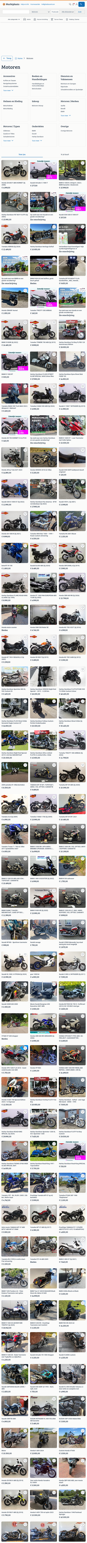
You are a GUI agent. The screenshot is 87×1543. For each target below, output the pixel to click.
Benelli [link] (63, 109)
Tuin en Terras (58, 19)
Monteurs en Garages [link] (68, 84)
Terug (8, 58)
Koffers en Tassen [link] (9, 80)
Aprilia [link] (63, 106)
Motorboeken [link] (36, 89)
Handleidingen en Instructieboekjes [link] (38, 85)
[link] (10, 4)
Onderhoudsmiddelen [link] (10, 86)
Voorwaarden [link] (35, 4)
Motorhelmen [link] (8, 106)
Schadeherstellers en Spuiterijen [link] (72, 89)
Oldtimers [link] (6, 131)
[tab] (22, 154)
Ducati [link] (34, 134)
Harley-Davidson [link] (38, 137)
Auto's (29, 19)
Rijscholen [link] (64, 87)
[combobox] (15, 12)
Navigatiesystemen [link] (10, 83)
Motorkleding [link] (8, 109)
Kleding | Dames (74, 19)
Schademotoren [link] (8, 137)
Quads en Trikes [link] (8, 134)
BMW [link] (62, 111)
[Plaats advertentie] (81, 4)
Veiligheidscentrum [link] (48, 4)
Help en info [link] (25, 4)
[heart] (25, 163)
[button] (73, 4)
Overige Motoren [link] (66, 131)
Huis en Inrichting (42, 19)
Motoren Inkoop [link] (37, 106)
